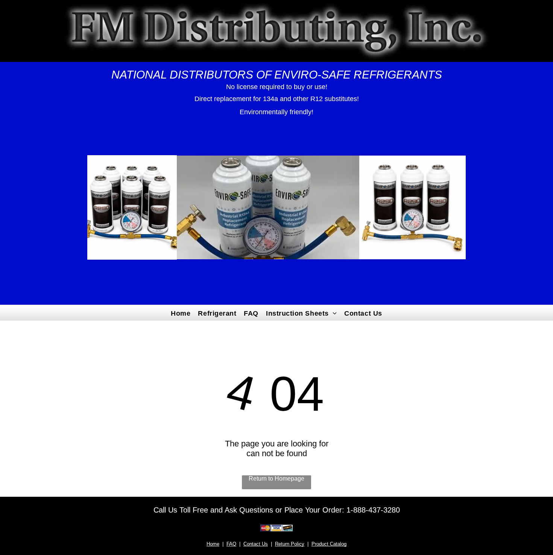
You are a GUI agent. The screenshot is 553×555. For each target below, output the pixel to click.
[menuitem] (180, 313)
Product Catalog (328, 544)
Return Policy (289, 544)
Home (213, 544)
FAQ (231, 544)
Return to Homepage (276, 478)
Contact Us (255, 544)
